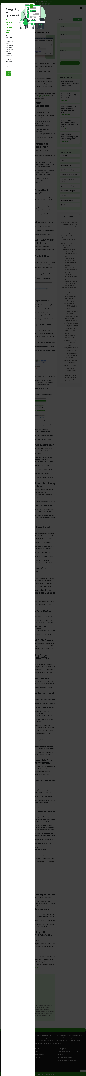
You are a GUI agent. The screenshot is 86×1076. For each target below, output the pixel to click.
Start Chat (8, 74)
